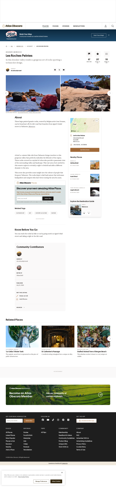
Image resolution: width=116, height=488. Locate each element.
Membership (63, 432)
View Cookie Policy (23, 477)
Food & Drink (27, 435)
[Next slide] (109, 93)
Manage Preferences (41, 481)
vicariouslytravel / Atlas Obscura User (29, 112)
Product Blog (63, 441)
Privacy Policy (50, 201)
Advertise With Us (82, 438)
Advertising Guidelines (84, 441)
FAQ (77, 435)
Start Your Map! (99, 35)
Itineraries (26, 438)
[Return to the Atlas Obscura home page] (12, 26)
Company (80, 428)
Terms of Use (58, 201)
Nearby (8, 447)
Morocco (32, 127)
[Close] (62, 473)
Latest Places (10, 435)
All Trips (43, 432)
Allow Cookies (56, 481)
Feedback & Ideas (65, 435)
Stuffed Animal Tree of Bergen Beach (91, 352)
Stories (25, 432)
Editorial (27, 428)
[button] (89, 54)
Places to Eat (10, 441)
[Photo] (94, 164)
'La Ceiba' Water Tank (14, 352)
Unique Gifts (63, 444)
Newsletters (27, 449)
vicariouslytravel (16, 70)
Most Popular (10, 438)
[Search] (112, 26)
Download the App (88, 420)
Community (63, 428)
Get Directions (84, 150)
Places (8, 428)
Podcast (26, 447)
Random (9, 444)
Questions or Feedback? (58, 463)
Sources (19, 307)
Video (25, 444)
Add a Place (10, 449)
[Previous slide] (6, 93)
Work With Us (63, 447)
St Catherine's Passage (51, 352)
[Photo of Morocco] (75, 209)
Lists (24, 441)
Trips (43, 428)
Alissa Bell (20, 275)
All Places (9, 432)
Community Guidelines (67, 438)
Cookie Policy (81, 447)
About (78, 432)
